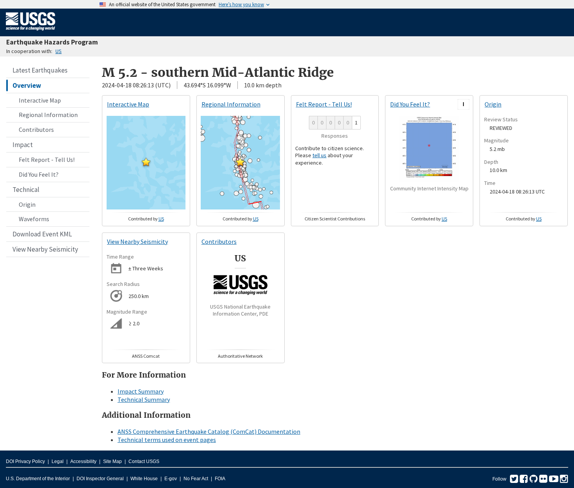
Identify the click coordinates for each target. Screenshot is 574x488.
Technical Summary (144, 399)
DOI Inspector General (100, 478)
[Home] (30, 32)
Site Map (112, 461)
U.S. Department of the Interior (38, 478)
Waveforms (34, 219)
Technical (25, 189)
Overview (26, 85)
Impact (22, 144)
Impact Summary (141, 391)
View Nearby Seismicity (45, 249)
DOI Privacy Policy (25, 461)
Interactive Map (40, 100)
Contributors (36, 129)
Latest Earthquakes (40, 70)
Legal (58, 461)
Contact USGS (143, 461)
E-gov (170, 478)
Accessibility (83, 461)
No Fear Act (196, 478)
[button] (146, 162)
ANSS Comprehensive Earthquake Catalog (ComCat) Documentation (209, 431)
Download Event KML (42, 234)
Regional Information (48, 115)
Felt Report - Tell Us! (47, 159)
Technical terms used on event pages (167, 440)
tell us (319, 155)
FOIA (220, 478)
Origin (27, 204)
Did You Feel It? (39, 174)
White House (144, 478)
